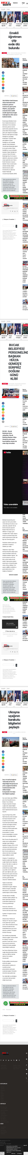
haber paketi (3, 1147)
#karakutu (8, 1009)
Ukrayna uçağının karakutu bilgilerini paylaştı (25, 293)
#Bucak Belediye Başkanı (8, 608)
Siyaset (2, 1088)
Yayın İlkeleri (3, 1067)
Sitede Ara (3, 1127)
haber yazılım (3, 1148)
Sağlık (2, 1098)
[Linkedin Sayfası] (12, 1060)
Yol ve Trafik (3, 1108)
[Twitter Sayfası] (4, 1060)
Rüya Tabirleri (4, 1132)
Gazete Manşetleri (5, 1122)
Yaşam (8, 688)
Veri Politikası (4, 1068)
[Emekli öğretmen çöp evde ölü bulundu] (10, 62)
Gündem (15, 3)
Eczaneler (3, 1112)
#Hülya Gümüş (6, 605)
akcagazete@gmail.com (12, 208)
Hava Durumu (4, 1107)
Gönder (16, 226)
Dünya (2, 1093)
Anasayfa (3, 9)
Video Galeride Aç (10, 631)
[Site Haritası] (17, 1060)
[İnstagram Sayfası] (7, 1060)
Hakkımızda (3, 1065)
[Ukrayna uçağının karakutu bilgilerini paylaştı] (10, 741)
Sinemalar (3, 1117)
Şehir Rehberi (4, 1120)
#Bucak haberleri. (7, 612)
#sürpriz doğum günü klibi (8, 609)
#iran (4, 1009)
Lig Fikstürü (3, 1113)
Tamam (20, 1153)
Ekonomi (3, 1090)
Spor (2, 1092)
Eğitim (2, 1097)
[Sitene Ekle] (20, 1060)
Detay (13, 1153)
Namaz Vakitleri (4, 1110)
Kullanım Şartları (17, 1065)
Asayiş (8, 9)
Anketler (3, 1128)
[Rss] (15, 1060)
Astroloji (3, 1133)
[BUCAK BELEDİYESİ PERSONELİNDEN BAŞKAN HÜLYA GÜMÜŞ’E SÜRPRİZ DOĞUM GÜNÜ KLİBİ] (10, 393)
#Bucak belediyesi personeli (9, 611)
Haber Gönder (16, 1068)
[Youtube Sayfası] (9, 1060)
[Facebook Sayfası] (1, 1060)
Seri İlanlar (3, 1118)
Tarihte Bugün (4, 1115)
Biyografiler (3, 1130)
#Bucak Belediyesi (7, 606)
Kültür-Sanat (4, 1102)
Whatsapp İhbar (16, 1067)
